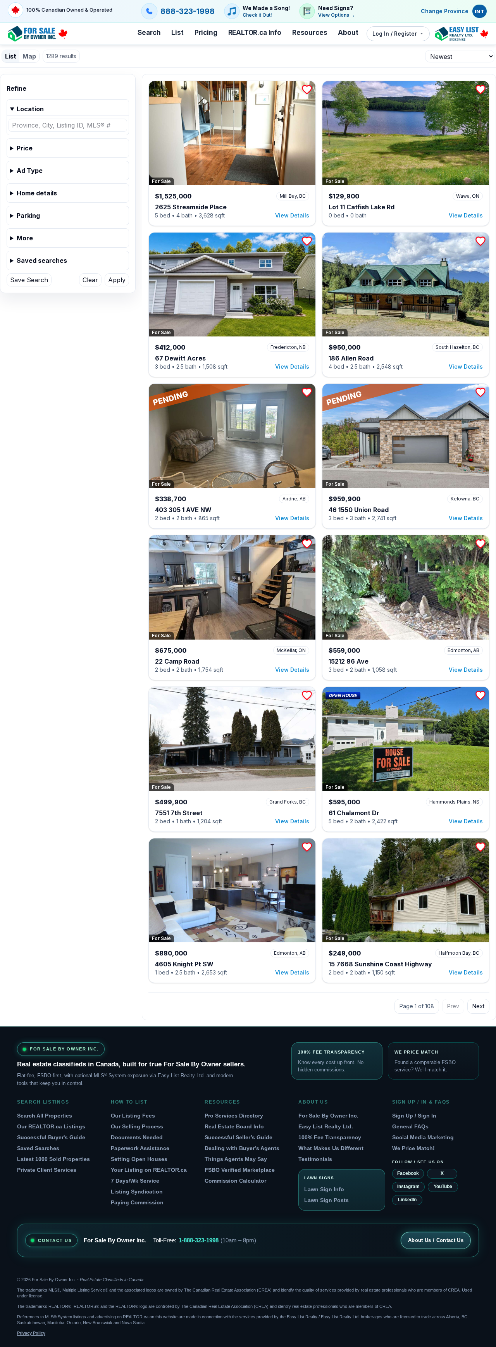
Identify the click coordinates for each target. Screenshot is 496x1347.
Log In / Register (394, 33)
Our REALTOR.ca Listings (51, 1126)
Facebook (408, 1173)
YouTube (443, 1186)
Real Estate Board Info (234, 1126)
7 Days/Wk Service (135, 1181)
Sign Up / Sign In (414, 1115)
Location (30, 109)
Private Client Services (46, 1170)
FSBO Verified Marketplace (240, 1170)
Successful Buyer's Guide (51, 1137)
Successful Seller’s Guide (238, 1137)
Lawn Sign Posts (326, 1200)
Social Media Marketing (423, 1137)
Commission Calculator (235, 1181)
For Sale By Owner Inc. (328, 1115)
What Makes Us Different (330, 1148)
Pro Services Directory (234, 1115)
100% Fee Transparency (329, 1137)
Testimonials (315, 1159)
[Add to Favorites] (306, 89)
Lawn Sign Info (324, 1189)
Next (478, 1006)
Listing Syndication (137, 1191)
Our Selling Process (137, 1126)
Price (25, 148)
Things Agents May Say (236, 1159)
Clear (90, 280)
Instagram (408, 1186)
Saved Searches (38, 1148)
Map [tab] (29, 56)
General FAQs (410, 1126)
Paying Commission (137, 1202)
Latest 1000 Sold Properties (53, 1159)
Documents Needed (137, 1137)
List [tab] (10, 56)
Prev (453, 1006)
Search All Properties (44, 1115)
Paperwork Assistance (140, 1148)
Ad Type (30, 170)
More (25, 238)
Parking (28, 215)
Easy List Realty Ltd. (325, 1126)
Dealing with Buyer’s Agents (242, 1148)
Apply (117, 280)
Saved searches (42, 260)
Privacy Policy (31, 1333)
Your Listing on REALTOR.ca (149, 1170)
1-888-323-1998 (199, 1240)
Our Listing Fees (133, 1115)
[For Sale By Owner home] (37, 33)
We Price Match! (413, 1148)
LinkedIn (407, 1199)
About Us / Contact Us (435, 1240)
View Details (292, 215)
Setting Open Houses (139, 1159)
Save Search (29, 280)
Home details (37, 193)
